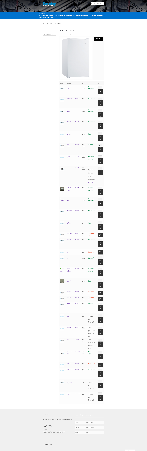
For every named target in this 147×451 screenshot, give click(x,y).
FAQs (53, 10)
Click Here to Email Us (47, 426)
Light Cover (69, 297)
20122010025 (77, 351)
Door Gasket (69, 210)
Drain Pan (69, 239)
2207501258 (77, 86)
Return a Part (65, 10)
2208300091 (77, 315)
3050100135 (77, 198)
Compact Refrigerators (51, 23)
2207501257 (77, 121)
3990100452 (77, 156)
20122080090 (77, 280)
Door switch (69, 167)
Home (45, 23)
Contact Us (58, 10)
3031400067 (77, 268)
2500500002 (77, 363)
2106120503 (77, 110)
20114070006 (77, 393)
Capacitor (69, 327)
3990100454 (77, 327)
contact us (99, 15)
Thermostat (69, 98)
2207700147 (77, 239)
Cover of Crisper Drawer (68, 111)
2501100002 (77, 167)
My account (77, 10)
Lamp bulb (69, 363)
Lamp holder (69, 369)
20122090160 (77, 251)
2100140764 (77, 339)
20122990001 (77, 133)
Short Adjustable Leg (69, 134)
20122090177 (77, 233)
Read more (100, 235)
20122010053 (77, 297)
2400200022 (77, 98)
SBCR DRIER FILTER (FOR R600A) (69, 382)
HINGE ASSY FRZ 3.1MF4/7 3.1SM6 (69, 189)
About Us (71, 10)
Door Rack (69, 121)
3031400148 (77, 187)
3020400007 (77, 210)
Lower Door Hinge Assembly (69, 270)
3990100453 (77, 144)
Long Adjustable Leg (69, 223)
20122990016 (77, 222)
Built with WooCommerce (48, 444)
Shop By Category (46, 10)
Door (68, 339)
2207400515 (77, 303)
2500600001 (77, 369)
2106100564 (77, 257)
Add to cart (100, 91)
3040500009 (77, 380)
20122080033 (77, 291)
